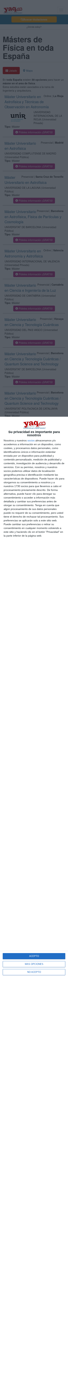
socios (31, 440)
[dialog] (34, 903)
